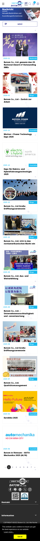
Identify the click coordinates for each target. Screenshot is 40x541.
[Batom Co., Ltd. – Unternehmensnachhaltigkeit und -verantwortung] (20, 303)
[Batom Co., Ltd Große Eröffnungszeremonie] (20, 199)
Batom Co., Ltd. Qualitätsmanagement (15, 384)
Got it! (20, 537)
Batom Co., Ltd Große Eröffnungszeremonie (14, 207)
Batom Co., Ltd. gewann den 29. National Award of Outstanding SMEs (20, 65)
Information (8, 515)
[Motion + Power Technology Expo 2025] (20, 127)
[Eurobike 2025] (20, 410)
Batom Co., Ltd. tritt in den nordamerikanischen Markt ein (19, 242)
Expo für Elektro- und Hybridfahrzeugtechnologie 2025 (18, 171)
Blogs (32, 95)
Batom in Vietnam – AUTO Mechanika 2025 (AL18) (17, 454)
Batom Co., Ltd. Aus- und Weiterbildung (16, 277)
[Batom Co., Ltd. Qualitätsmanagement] (20, 375)
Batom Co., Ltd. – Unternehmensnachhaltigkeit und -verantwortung (19, 313)
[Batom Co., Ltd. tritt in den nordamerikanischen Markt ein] (20, 234)
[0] (34, 4)
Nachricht (33, 58)
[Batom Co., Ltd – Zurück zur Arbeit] (20, 92)
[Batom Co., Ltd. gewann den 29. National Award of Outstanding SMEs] (20, 55)
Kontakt (6, 502)
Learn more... (9, 532)
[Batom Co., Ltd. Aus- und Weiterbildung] (20, 268)
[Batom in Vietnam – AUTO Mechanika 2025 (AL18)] (20, 445)
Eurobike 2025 (11, 417)
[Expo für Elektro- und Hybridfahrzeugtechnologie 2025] (20, 162)
